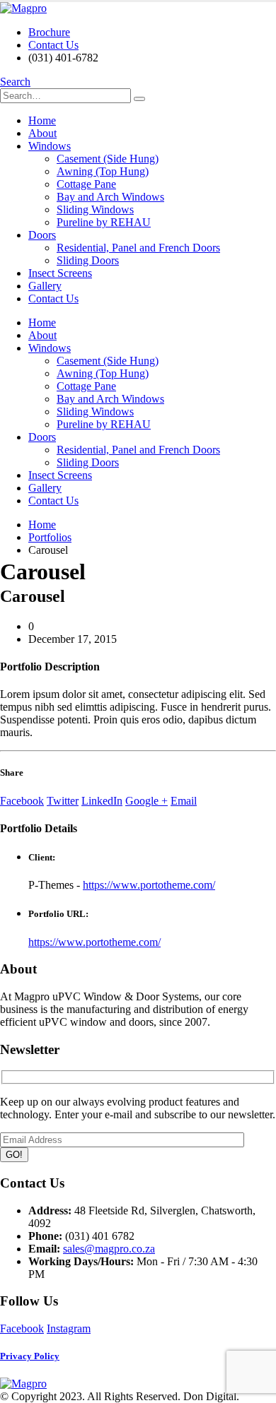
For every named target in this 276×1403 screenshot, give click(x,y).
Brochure (49, 32)
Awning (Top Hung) (103, 171)
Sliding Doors (88, 260)
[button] (15, 82)
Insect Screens (60, 273)
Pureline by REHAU (104, 222)
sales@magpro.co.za (109, 1249)
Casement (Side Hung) (108, 159)
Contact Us (53, 45)
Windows (49, 146)
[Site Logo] (23, 8)
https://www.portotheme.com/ (149, 885)
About (42, 133)
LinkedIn (101, 801)
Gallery (45, 286)
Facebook (22, 801)
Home (42, 120)
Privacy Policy (29, 1356)
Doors (42, 235)
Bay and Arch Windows (110, 197)
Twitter (63, 801)
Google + (146, 801)
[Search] (139, 99)
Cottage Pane (86, 184)
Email (184, 801)
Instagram (69, 1328)
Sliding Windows (95, 209)
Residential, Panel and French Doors (138, 248)
